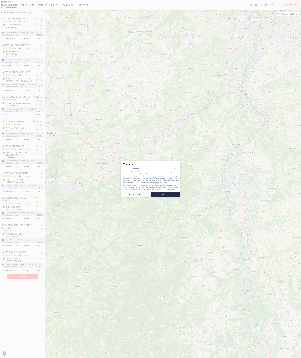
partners (135, 168)
